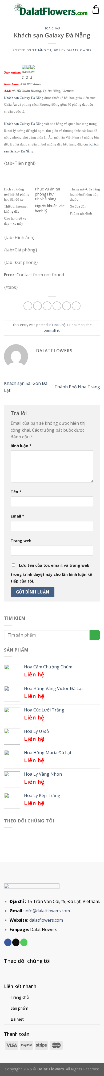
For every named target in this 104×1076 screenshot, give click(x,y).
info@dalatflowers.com (47, 911)
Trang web (21, 540)
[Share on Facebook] (37, 305)
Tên (16, 491)
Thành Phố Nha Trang (77, 387)
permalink (52, 330)
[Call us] (23, 942)
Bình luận (21, 445)
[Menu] (7, 9)
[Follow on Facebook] (7, 942)
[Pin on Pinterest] (66, 305)
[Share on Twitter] (47, 305)
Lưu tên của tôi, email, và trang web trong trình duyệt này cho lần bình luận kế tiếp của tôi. (51, 573)
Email (17, 516)
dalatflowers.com (46, 920)
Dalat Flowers (43, 929)
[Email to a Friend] (57, 305)
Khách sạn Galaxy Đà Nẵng (23, 98)
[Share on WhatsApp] (27, 305)
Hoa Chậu (52, 28)
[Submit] (95, 635)
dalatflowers (79, 50)
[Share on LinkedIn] (76, 305)
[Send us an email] (15, 942)
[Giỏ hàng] (95, 9)
